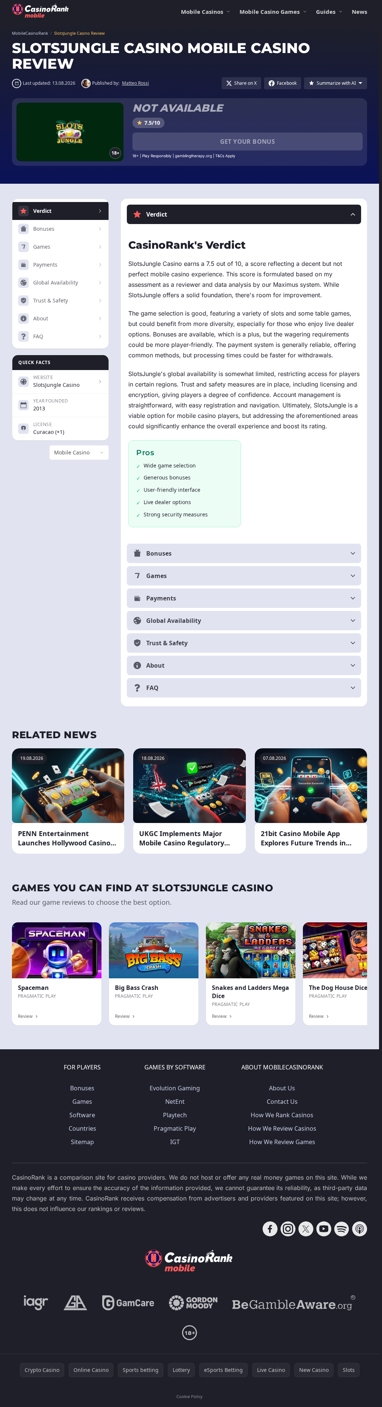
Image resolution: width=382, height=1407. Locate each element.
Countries (82, 1128)
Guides (325, 11)
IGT (175, 1142)
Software (82, 1115)
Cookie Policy (189, 1396)
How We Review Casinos (282, 1128)
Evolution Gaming (175, 1088)
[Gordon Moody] (193, 1302)
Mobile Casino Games (269, 11)
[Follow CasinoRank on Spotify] (341, 1228)
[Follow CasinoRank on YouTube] (323, 1228)
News (359, 11)
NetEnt (175, 1101)
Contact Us (282, 1101)
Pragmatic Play (175, 1128)
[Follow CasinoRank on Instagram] (288, 1228)
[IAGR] (36, 1302)
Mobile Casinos (202, 11)
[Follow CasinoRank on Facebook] (270, 1228)
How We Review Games (282, 1142)
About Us (282, 1088)
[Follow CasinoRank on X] (305, 1228)
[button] (244, 214)
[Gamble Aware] (294, 1302)
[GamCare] (128, 1302)
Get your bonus (247, 141)
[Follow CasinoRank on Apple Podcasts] (359, 1228)
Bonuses (82, 1088)
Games (82, 1101)
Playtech (175, 1115)
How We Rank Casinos (282, 1115)
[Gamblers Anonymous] (75, 1302)
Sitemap (82, 1142)
